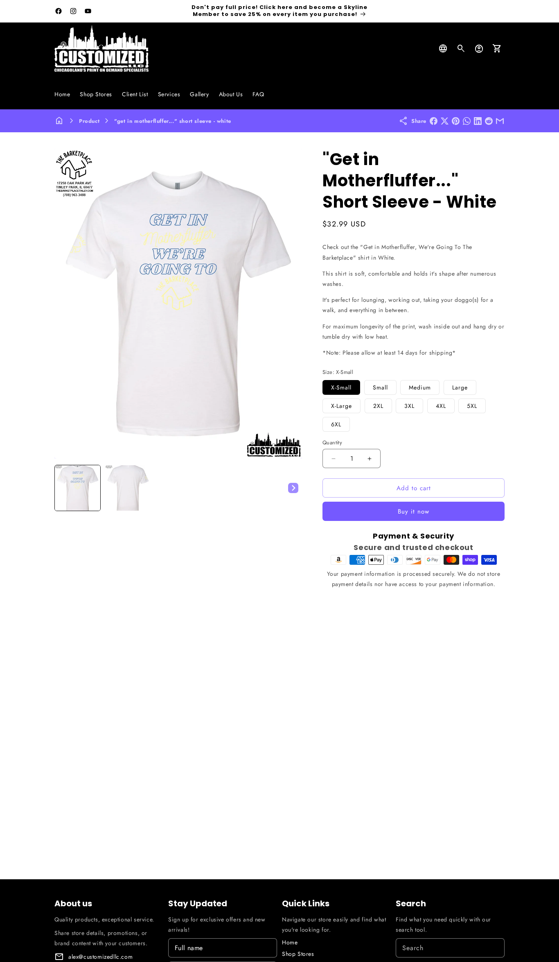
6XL (336, 424)
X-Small (341, 387)
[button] (461, 49)
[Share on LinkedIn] (477, 121)
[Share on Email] (500, 121)
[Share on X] (444, 121)
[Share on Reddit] (489, 121)
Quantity (332, 442)
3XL (409, 406)
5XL (472, 406)
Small (380, 387)
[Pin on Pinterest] (455, 121)
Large (460, 387)
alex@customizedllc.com (100, 957)
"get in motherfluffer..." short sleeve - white (172, 121)
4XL (441, 406)
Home (290, 942)
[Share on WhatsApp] (466, 121)
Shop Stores (298, 954)
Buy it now (413, 511)
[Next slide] (293, 488)
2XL (378, 406)
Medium (420, 387)
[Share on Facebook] (433, 121)
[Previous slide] (63, 488)
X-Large (341, 406)
